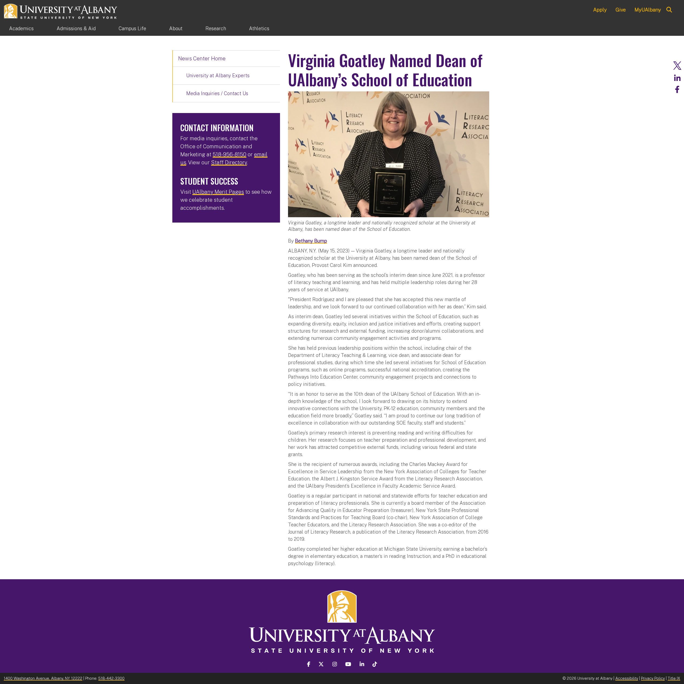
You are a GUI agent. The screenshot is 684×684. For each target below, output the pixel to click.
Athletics (259, 28)
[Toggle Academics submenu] (45, 28)
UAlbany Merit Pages (218, 192)
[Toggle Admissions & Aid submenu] (107, 28)
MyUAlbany (648, 10)
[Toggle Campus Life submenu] (158, 28)
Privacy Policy (653, 678)
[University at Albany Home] (61, 10)
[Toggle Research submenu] (237, 28)
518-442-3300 (111, 678)
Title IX (674, 678)
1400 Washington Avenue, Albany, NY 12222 (43, 678)
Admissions (76, 28)
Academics (21, 28)
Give (621, 10)
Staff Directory (229, 162)
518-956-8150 (229, 154)
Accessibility (626, 678)
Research (215, 28)
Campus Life (132, 28)
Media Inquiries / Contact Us (217, 93)
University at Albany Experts (218, 75)
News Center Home (202, 58)
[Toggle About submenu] (194, 28)
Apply (600, 10)
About (175, 28)
